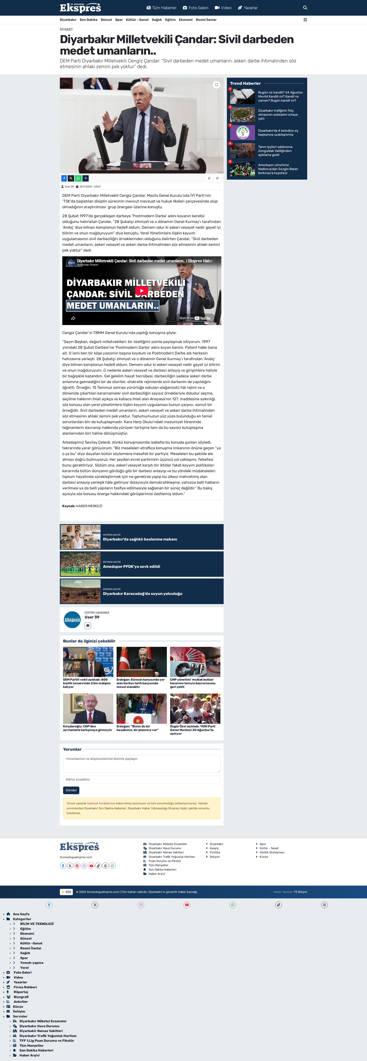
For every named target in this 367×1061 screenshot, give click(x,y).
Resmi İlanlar (206, 20)
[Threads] (105, 866)
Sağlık (157, 20)
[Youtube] (91, 866)
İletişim (215, 856)
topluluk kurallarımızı (101, 803)
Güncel (106, 20)
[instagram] (140, 905)
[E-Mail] (88, 626)
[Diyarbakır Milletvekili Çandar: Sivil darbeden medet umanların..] (142, 125)
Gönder (71, 790)
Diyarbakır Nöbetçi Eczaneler (168, 844)
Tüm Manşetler (158, 865)
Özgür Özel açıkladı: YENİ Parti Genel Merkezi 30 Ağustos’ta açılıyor (192, 730)
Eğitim (170, 20)
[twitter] (95, 905)
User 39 (69, 186)
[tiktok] (278, 905)
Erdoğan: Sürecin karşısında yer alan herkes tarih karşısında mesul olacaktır (141, 683)
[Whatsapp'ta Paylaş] (78, 178)
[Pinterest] (77, 866)
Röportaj (20, 992)
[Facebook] (63, 866)
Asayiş (214, 848)
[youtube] (187, 905)
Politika (215, 852)
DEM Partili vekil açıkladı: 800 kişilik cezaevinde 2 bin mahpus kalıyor (87, 683)
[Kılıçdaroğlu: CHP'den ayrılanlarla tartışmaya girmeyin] (88, 708)
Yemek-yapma (31, 963)
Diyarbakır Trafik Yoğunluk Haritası (172, 856)
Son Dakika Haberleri (162, 869)
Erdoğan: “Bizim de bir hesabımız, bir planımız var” (137, 728)
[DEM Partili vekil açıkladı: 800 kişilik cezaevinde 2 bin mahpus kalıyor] (88, 661)
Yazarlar (251, 7)
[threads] (324, 905)
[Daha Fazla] (85, 178)
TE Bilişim (300, 892)
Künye (264, 856)
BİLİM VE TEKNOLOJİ (36, 924)
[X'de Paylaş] (71, 178)
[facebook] (49, 905)
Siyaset (66, 29)
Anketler (20, 1002)
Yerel (24, 968)
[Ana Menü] (305, 20)
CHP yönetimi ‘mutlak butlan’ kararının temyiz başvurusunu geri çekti (192, 683)
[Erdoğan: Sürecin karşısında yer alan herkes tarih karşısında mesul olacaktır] (142, 661)
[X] (70, 866)
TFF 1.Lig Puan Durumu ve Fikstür (46, 1040)
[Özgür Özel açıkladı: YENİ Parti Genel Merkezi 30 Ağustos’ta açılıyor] (195, 708)
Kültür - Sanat (137, 20)
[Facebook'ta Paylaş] (64, 178)
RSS (68, 892)
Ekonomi (186, 20)
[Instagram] (84, 866)
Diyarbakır (68, 20)
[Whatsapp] (112, 866)
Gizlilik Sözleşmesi (272, 852)
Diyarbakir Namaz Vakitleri (166, 852)
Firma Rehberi (25, 987)
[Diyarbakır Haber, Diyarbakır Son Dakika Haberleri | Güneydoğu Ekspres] (80, 8)
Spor (119, 20)
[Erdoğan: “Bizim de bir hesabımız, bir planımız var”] (142, 708)
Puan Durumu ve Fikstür (165, 861)
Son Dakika (88, 20)
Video (226, 7)
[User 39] (72, 619)
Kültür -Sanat (30, 943)
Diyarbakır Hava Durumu (165, 848)
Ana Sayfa (21, 914)
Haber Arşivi (157, 873)
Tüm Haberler (164, 7)
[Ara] (305, 8)
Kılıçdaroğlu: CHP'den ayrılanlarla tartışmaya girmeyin (87, 728)
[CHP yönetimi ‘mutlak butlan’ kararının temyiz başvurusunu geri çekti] (195, 661)
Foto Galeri (198, 7)
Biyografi (20, 997)
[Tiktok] (98, 866)
